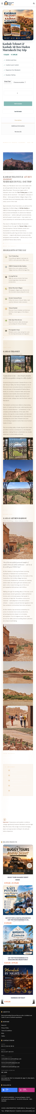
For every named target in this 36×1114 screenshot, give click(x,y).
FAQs (2, 1033)
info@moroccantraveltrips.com (10, 1066)
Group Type (7, 81)
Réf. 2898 (4, 1072)
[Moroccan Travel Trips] (9, 3)
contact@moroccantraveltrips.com (11, 1059)
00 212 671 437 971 (7, 1052)
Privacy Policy (5, 1028)
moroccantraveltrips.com (28, 1111)
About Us (3, 1025)
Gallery (3, 1036)
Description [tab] (18, 120)
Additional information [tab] (18, 126)
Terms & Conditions (6, 1030)
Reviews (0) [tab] (18, 131)
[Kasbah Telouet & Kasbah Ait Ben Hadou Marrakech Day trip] (18, 25)
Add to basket (18, 103)
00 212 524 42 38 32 (7, 1046)
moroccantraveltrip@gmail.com (10, 1063)
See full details (18, 111)
